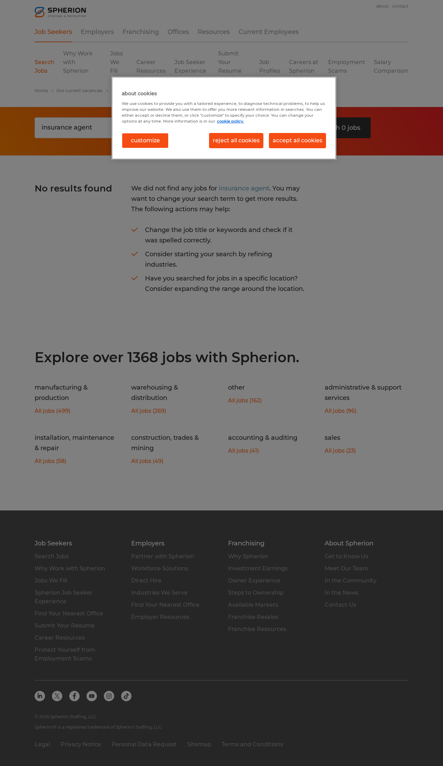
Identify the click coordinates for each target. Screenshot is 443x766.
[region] (223, 118)
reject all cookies (236, 140)
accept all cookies (297, 140)
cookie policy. (230, 121)
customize (145, 140)
